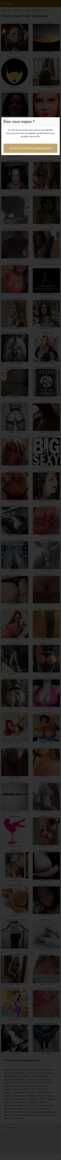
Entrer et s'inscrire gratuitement (30, 148)
